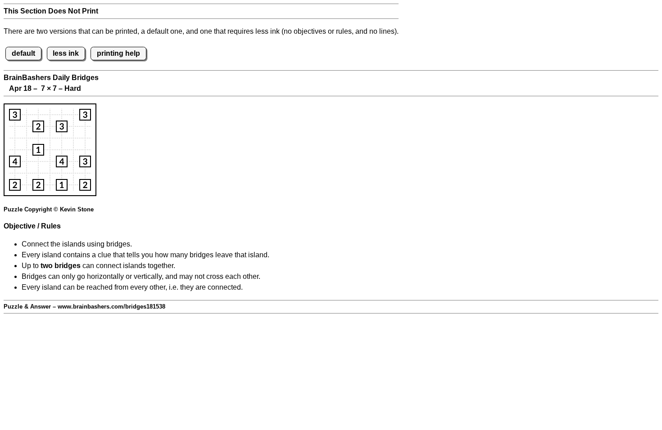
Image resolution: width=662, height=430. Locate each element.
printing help (118, 53)
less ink (66, 53)
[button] (15, 115)
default (23, 53)
